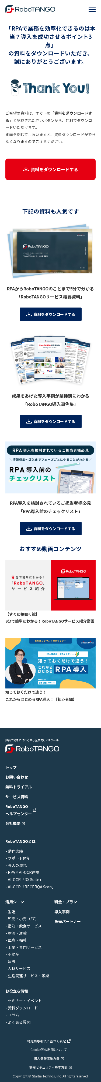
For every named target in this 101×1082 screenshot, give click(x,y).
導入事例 (61, 911)
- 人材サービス (17, 968)
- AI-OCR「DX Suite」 (24, 879)
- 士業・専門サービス (23, 947)
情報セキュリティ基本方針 (48, 1067)
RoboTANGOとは (20, 841)
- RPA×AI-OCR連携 (22, 872)
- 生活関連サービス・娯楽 (27, 975)
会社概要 (12, 823)
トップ (11, 767)
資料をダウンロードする (54, 169)
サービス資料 (16, 796)
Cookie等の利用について (48, 1049)
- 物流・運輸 (16, 933)
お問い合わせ (16, 777)
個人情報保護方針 (47, 1058)
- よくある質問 (17, 1022)
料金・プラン (65, 901)
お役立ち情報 (16, 991)
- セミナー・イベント (23, 1000)
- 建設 (10, 961)
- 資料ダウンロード (21, 1007)
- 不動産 (12, 954)
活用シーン (14, 901)
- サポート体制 (17, 858)
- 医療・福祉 (16, 940)
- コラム (12, 1014)
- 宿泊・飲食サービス (23, 926)
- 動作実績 (14, 851)
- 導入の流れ (16, 865)
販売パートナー (67, 921)
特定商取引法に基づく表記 (46, 1041)
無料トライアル (18, 786)
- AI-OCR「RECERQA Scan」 (30, 886)
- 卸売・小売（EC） (22, 918)
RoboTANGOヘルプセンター (18, 810)
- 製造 (10, 911)
